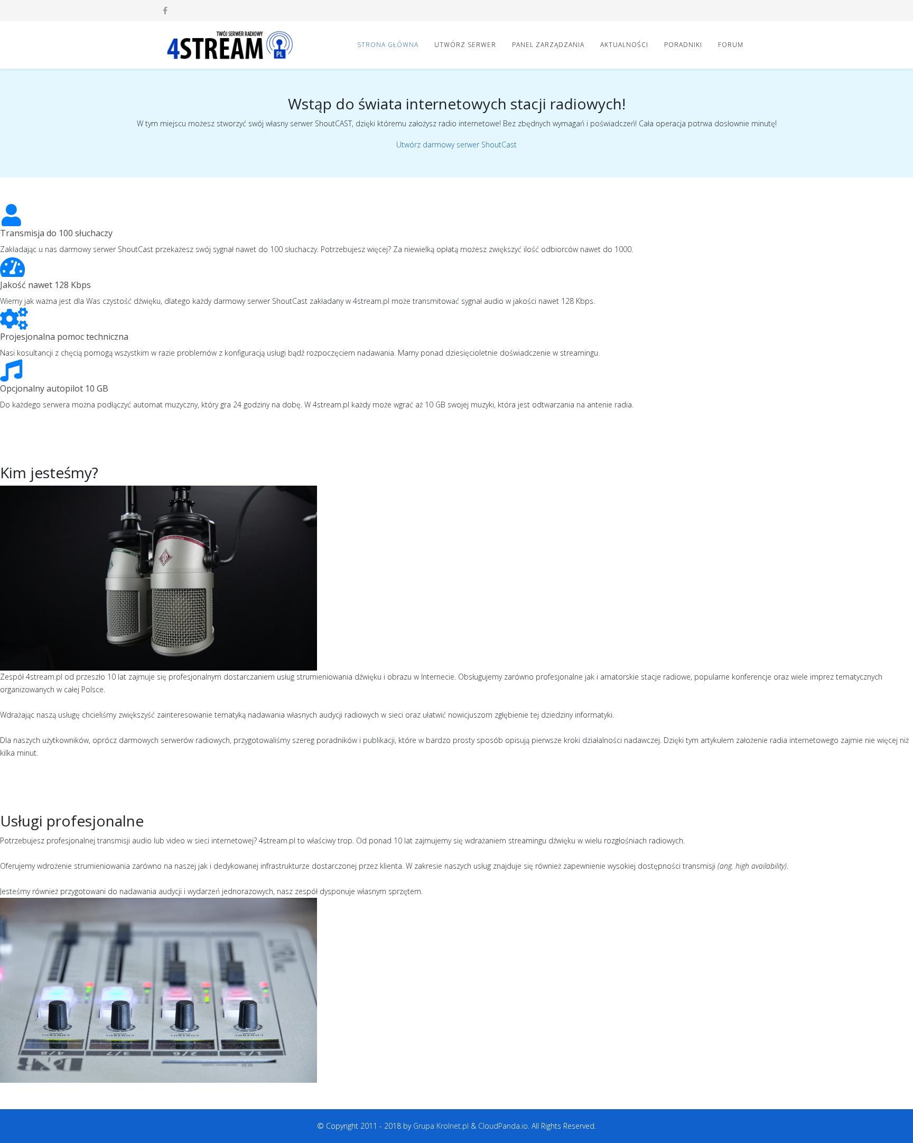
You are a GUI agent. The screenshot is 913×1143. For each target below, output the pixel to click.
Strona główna (387, 44)
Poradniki (683, 44)
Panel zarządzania (548, 44)
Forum (730, 44)
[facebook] (165, 10)
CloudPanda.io (503, 1126)
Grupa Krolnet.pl (441, 1126)
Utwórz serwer (465, 44)
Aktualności (624, 44)
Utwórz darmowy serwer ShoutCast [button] (456, 145)
